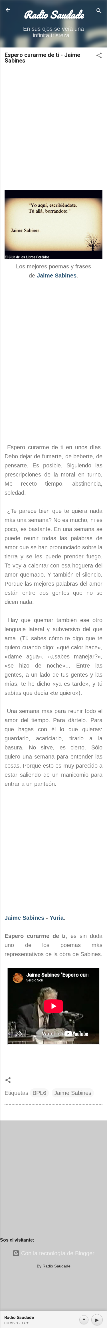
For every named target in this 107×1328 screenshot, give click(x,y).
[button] (99, 56)
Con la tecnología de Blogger (56, 1253)
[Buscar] (99, 11)
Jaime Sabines (24, 918)
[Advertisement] (53, 127)
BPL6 (39, 1093)
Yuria (57, 918)
